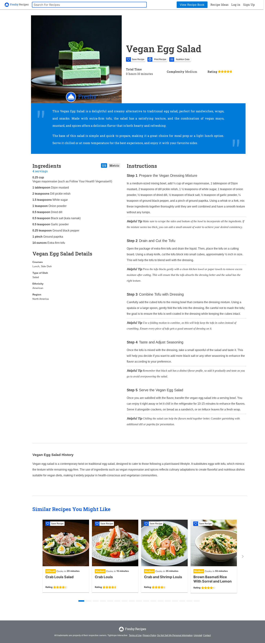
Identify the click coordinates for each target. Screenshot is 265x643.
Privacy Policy (149, 635)
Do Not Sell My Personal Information (175, 635)
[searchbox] (89, 5)
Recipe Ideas (219, 5)
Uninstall (198, 635)
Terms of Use (135, 635)
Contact (207, 635)
